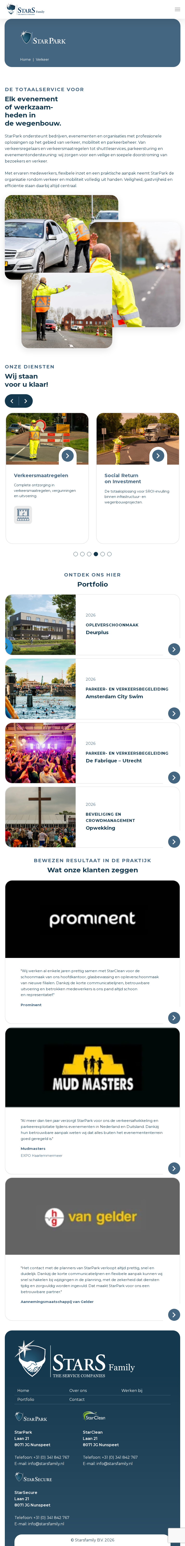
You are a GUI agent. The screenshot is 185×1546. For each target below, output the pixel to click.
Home (25, 59)
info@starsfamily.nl (46, 1463)
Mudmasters (33, 1148)
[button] (177, 9)
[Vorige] (12, 401)
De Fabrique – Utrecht (114, 761)
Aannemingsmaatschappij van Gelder (57, 1301)
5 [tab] (102, 554)
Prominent (31, 1005)
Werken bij (131, 1390)
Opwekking (100, 828)
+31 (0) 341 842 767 (51, 1457)
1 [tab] (75, 554)
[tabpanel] (47, 478)
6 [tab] (109, 554)
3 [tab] (89, 554)
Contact (77, 1399)
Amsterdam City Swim (114, 696)
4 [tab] (96, 554)
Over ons (78, 1390)
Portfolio (25, 1399)
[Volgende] (26, 401)
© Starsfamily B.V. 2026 (92, 1540)
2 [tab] (82, 554)
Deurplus (97, 632)
